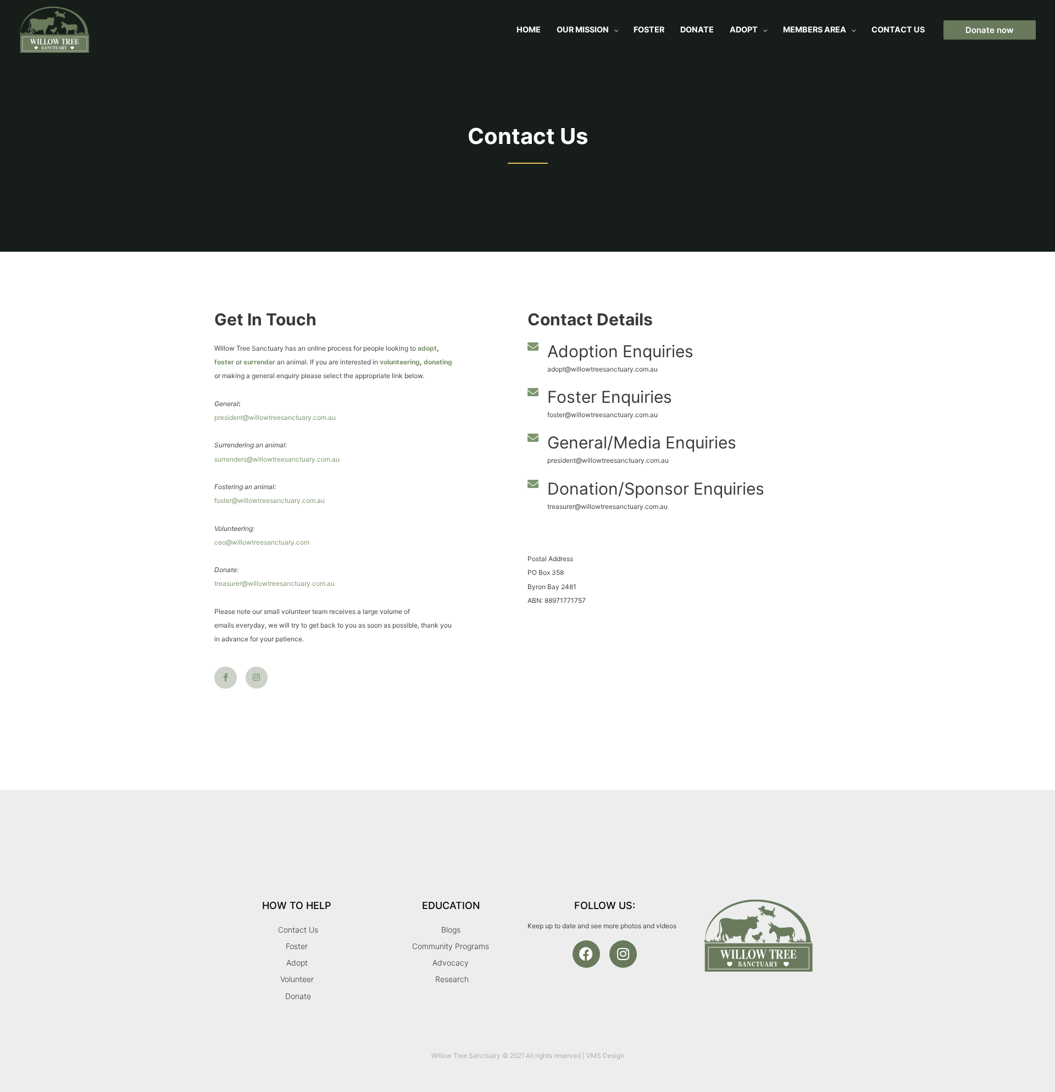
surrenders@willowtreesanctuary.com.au (277, 459)
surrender (259, 362)
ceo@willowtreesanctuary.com (261, 542)
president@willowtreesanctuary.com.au (275, 417)
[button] (989, 30)
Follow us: (604, 905)
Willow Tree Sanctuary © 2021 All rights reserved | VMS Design (527, 1055)
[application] (613, 29)
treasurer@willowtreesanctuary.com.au (274, 583)
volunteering (400, 362)
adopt (427, 348)
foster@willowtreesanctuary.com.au (269, 500)
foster (224, 362)
